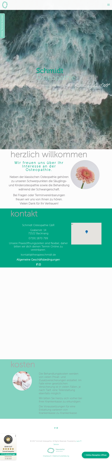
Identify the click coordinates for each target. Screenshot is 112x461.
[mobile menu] (108, 5)
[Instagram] (39, 264)
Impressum (47, 456)
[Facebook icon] (55, 428)
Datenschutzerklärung (61, 456)
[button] (86, 232)
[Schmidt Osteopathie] (5, 5)
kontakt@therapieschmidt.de (38, 255)
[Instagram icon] (57, 428)
